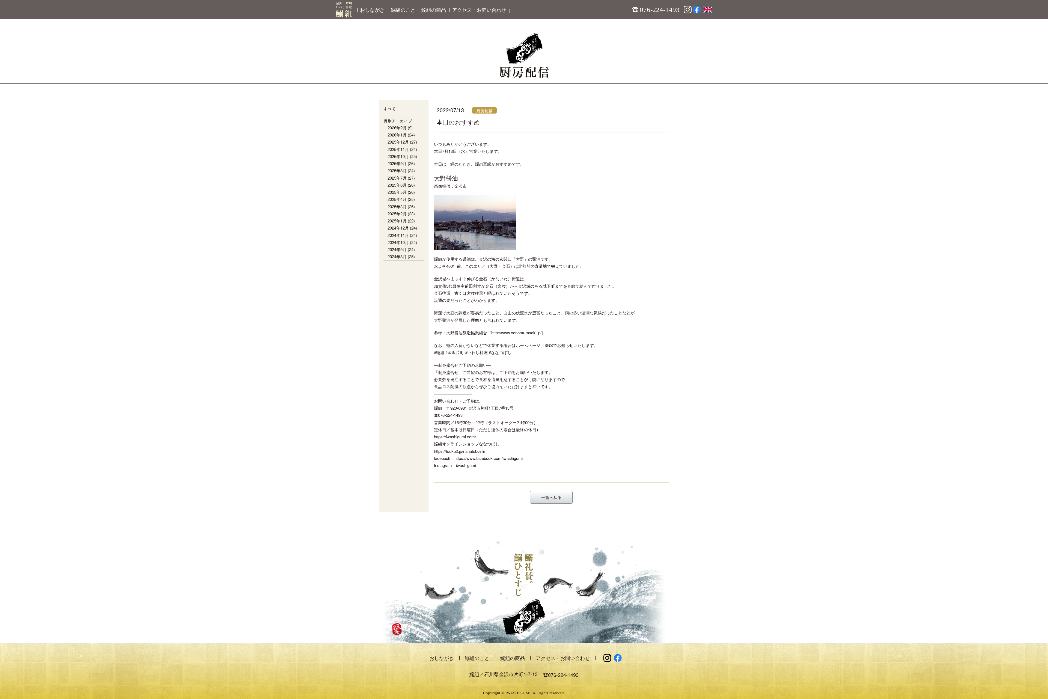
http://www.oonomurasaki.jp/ (516, 332)
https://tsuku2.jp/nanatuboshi (459, 451)
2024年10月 (398, 242)
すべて (389, 108)
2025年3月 (397, 206)
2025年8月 (397, 170)
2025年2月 (397, 213)
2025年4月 (397, 199)
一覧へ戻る (551, 497)
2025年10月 (398, 156)
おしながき (372, 9)
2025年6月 (397, 185)
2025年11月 (398, 149)
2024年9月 (397, 249)
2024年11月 (398, 235)
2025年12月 (398, 142)
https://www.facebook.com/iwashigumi (488, 458)
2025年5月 (397, 192)
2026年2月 (397, 127)
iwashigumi (466, 465)
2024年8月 (397, 256)
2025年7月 (397, 178)
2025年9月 (397, 163)
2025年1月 (397, 221)
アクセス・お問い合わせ (479, 9)
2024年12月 (398, 228)
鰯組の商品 (433, 9)
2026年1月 (397, 135)
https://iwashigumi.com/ (455, 436)
